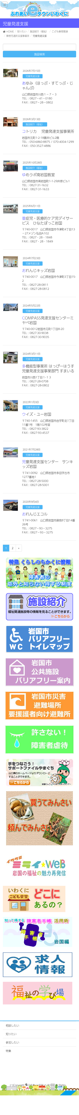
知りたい (11, 1034)
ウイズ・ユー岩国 (36, 414)
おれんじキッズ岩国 (38, 270)
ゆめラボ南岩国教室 (38, 175)
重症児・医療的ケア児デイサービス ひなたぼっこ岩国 (47, 220)
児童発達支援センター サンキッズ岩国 (47, 464)
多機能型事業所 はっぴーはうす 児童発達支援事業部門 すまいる (48, 368)
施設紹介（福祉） (35, 124)
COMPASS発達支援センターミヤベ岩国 (48, 320)
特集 (8, 1051)
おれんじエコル (35, 514)
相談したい (12, 1025)
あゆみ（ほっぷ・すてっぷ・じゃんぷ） (47, 85)
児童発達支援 (33, 76)
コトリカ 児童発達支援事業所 (48, 131)
